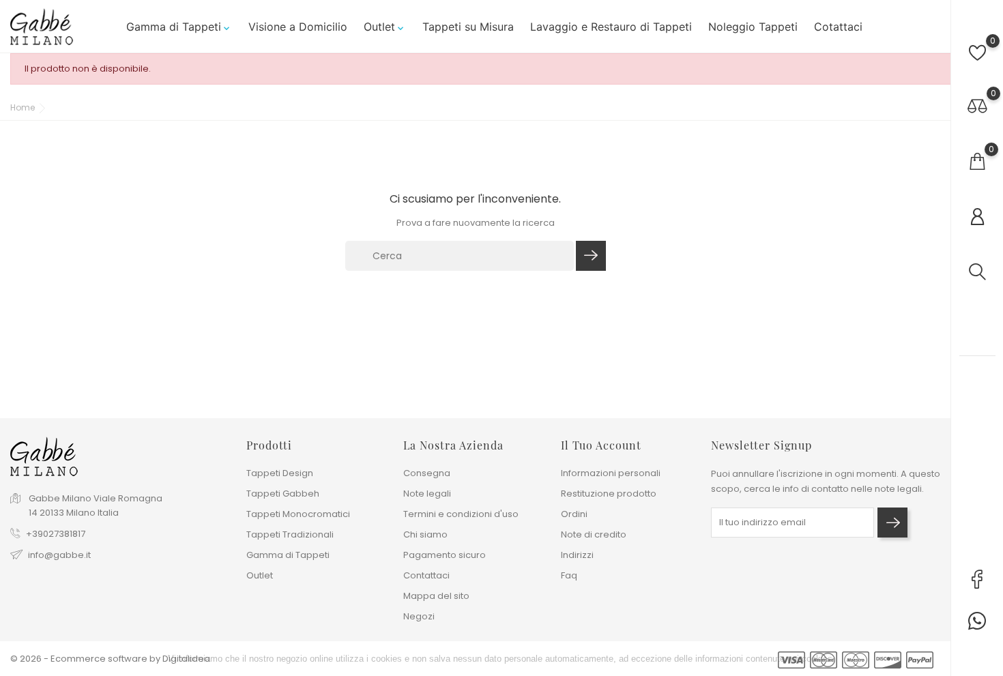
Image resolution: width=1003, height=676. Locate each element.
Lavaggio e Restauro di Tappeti (611, 26)
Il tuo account (601, 445)
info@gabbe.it (59, 554)
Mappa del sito (436, 595)
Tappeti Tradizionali (290, 534)
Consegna (426, 473)
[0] (977, 52)
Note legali (427, 493)
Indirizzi (577, 554)
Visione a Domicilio (297, 26)
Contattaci (426, 575)
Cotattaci (838, 26)
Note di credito (593, 534)
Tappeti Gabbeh (282, 493)
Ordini (574, 514)
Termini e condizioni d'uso (461, 514)
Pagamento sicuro (444, 554)
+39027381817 (55, 533)
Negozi (419, 616)
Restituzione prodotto (608, 493)
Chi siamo (425, 534)
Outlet (385, 26)
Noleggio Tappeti (753, 26)
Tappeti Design (279, 473)
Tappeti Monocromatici (298, 514)
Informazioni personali (610, 473)
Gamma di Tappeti (179, 26)
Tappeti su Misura (468, 26)
